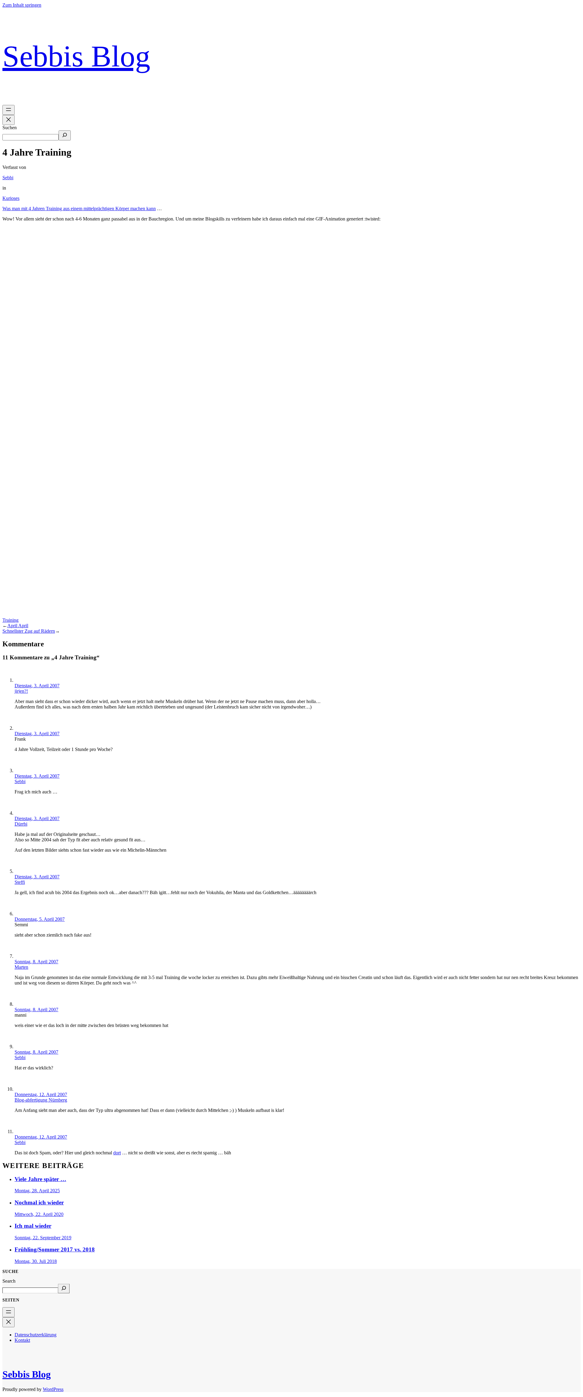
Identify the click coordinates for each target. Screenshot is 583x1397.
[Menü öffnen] (8, 110)
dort (117, 1152)
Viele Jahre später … (40, 1179)
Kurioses (10, 198)
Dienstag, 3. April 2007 (37, 685)
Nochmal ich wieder (39, 1202)
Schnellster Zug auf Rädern (28, 631)
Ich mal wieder (33, 1226)
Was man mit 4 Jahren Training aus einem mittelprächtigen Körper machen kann (79, 208)
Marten (21, 967)
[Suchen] (65, 135)
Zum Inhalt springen (21, 5)
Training (10, 620)
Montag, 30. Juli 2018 (36, 1261)
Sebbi (7, 177)
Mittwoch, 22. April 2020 (39, 1214)
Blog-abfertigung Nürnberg (41, 1099)
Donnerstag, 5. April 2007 (40, 919)
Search (8, 1281)
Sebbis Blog (76, 56)
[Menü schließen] (8, 120)
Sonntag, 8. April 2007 (36, 961)
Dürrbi (21, 823)
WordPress (53, 1389)
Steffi (20, 882)
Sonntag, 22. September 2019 (43, 1237)
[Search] (64, 1288)
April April (17, 625)
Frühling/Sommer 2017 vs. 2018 (55, 1249)
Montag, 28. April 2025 (37, 1190)
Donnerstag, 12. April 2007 (41, 1094)
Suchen (9, 127)
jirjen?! (21, 691)
